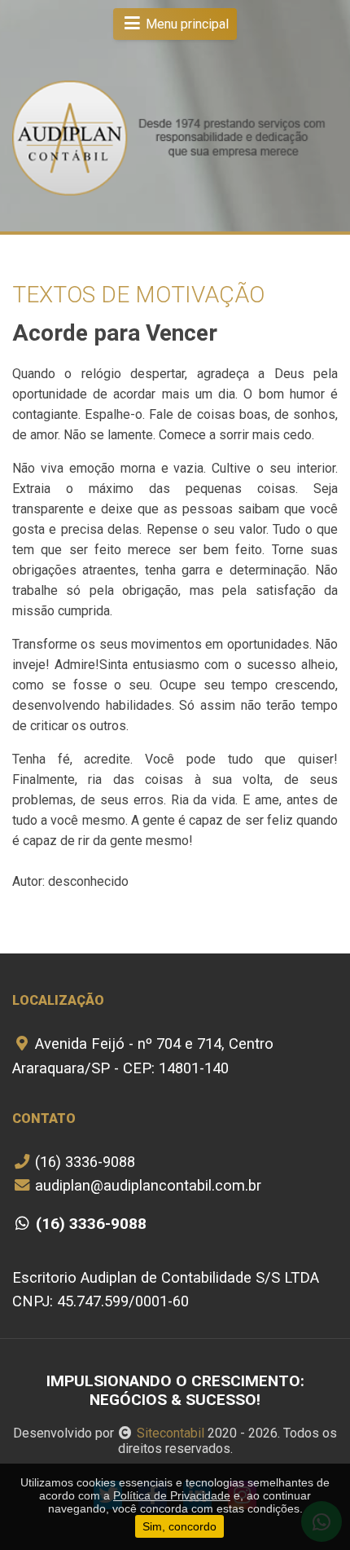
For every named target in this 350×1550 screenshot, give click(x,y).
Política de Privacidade (171, 1495)
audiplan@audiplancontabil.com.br (146, 1185)
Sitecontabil (170, 1433)
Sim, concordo (179, 1526)
